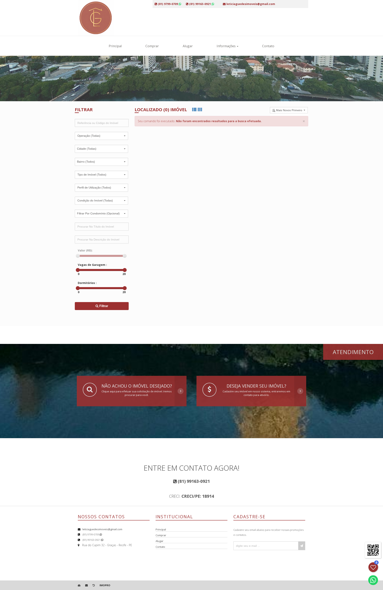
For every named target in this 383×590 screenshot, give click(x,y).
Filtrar (103, 306)
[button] (101, 136)
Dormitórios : (87, 283)
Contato (268, 46)
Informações (226, 46)
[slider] (78, 256)
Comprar (152, 46)
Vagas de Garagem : (92, 265)
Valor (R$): (85, 250)
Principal (115, 46)
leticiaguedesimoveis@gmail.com (102, 529)
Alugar (188, 46)
